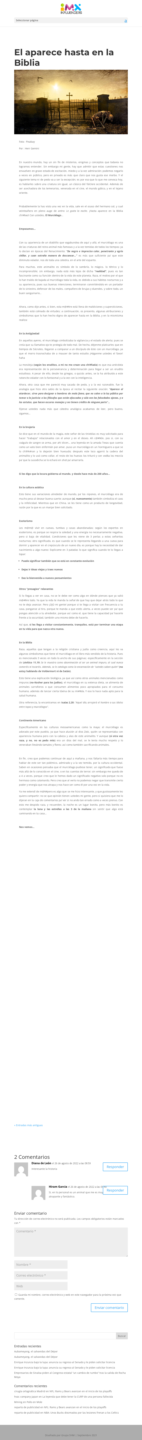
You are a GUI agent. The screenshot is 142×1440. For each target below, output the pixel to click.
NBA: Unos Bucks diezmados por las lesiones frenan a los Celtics (81, 1412)
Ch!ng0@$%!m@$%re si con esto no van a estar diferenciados (63, 923)
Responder (115, 1166)
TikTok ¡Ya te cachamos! (35, 1002)
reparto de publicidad (27, 1407)
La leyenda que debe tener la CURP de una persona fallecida (77, 1396)
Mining (18, 1402)
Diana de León (41, 1163)
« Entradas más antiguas (28, 1125)
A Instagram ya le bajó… (35, 1089)
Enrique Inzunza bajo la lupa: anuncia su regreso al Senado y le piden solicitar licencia (64, 1362)
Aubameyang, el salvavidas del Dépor (36, 1351)
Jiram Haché (65, 889)
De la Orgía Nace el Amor (36, 884)
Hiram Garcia (30, 889)
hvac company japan (26, 1396)
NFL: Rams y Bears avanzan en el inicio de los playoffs (81, 1391)
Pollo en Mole (34, 1402)
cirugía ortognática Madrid (29, 1391)
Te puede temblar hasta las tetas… (43, 1045)
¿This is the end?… (31, 963)
